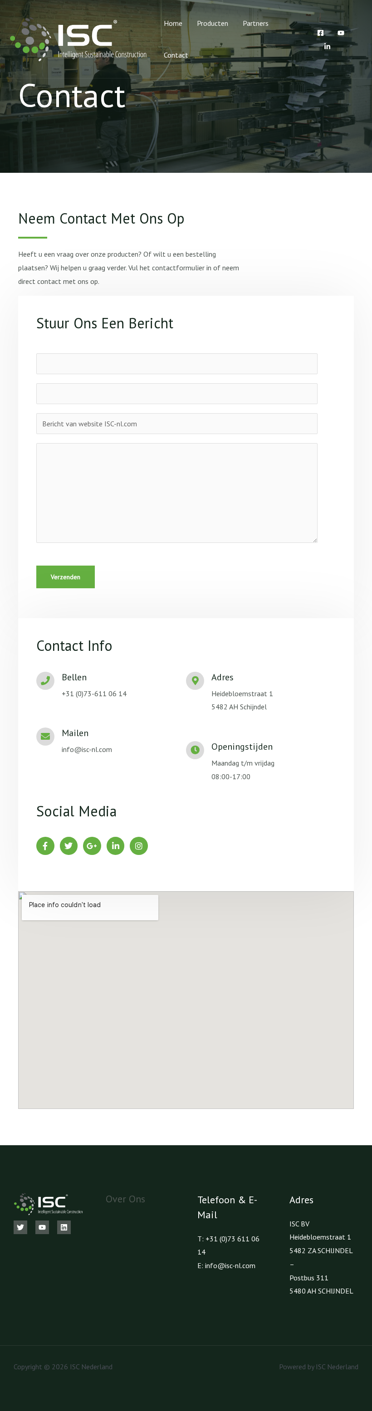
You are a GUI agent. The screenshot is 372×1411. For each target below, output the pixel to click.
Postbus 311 (308, 1277)
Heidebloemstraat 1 (320, 1236)
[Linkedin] (64, 1227)
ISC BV (299, 1223)
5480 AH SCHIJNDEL (321, 1290)
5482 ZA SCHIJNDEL (321, 1250)
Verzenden (65, 577)
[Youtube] (341, 32)
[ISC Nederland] (78, 38)
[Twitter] (20, 1227)
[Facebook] (320, 32)
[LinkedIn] (327, 46)
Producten (212, 23)
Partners (256, 23)
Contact (176, 54)
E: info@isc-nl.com (226, 1265)
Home (173, 23)
